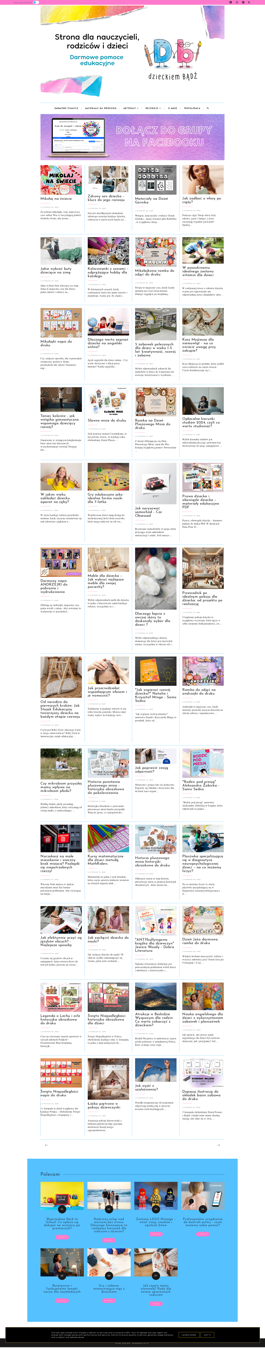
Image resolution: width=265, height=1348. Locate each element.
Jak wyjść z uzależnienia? (146, 1087)
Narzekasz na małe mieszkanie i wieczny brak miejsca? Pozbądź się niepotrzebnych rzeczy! (60, 864)
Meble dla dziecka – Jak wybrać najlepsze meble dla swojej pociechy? (106, 581)
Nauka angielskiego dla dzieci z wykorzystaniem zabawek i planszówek (202, 1017)
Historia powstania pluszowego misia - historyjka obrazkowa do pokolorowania (106, 787)
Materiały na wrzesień (101, 108)
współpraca (192, 108)
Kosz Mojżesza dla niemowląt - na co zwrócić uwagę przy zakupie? (199, 345)
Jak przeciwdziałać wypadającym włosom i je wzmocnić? (107, 691)
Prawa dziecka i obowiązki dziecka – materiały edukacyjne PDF (200, 502)
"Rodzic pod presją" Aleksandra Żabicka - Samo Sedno (200, 785)
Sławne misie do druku (107, 420)
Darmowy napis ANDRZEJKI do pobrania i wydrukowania (53, 586)
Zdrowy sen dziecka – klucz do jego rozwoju (106, 198)
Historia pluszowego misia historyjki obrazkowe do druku (152, 861)
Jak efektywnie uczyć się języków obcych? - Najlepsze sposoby (61, 941)
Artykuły (130, 108)
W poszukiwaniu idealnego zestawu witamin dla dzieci (198, 271)
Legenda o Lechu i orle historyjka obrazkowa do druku (60, 1019)
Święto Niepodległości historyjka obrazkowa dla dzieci (107, 1019)
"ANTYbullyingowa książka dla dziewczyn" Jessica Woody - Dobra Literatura (154, 945)
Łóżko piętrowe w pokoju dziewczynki (104, 1105)
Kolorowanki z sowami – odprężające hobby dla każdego (108, 272)
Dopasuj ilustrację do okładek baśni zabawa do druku (201, 1095)
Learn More (189, 1335)
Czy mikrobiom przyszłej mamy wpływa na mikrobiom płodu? (61, 787)
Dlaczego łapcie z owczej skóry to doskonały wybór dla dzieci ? (152, 619)
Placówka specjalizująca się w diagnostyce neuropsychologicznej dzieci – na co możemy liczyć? (202, 864)
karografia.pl (140, 1343)
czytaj (62, 1237)
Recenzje (152, 108)
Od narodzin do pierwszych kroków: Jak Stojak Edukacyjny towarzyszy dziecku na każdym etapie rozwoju (60, 709)
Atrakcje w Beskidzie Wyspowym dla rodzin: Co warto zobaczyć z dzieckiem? (154, 1019)
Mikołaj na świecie (56, 199)
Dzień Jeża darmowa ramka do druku (200, 941)
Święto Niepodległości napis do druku (59, 1093)
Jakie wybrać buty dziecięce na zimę (56, 270)
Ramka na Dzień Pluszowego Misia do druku (153, 424)
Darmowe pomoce (66, 108)
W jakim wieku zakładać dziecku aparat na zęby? (55, 498)
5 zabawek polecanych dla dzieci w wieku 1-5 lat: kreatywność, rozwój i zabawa (155, 350)
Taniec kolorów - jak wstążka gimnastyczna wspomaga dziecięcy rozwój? (59, 421)
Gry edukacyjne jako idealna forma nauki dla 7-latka (105, 498)
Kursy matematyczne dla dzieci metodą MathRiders (105, 860)
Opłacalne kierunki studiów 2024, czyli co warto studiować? (201, 422)
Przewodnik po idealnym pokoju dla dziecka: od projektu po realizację (202, 598)
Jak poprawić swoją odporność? (151, 769)
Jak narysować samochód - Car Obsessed (148, 512)
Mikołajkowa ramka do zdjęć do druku (154, 272)
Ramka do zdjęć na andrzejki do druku (199, 691)
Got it (207, 1335)
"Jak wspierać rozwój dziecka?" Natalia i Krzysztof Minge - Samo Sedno (156, 695)
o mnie (172, 108)
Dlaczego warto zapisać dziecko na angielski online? (108, 343)
